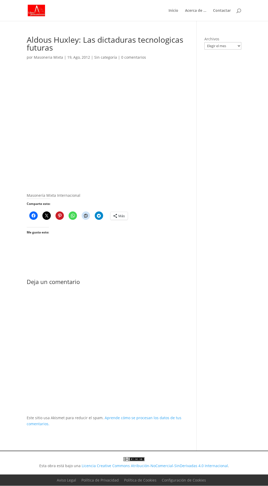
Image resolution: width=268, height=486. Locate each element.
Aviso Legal (66, 480)
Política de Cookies (140, 480)
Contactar (222, 11)
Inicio (173, 11)
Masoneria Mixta (48, 57)
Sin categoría (105, 57)
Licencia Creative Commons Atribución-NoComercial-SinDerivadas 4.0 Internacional (155, 465)
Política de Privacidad (100, 480)
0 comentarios (133, 57)
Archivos (211, 38)
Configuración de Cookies (184, 480)
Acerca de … (195, 11)
